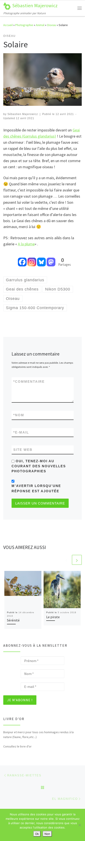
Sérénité (13, 620)
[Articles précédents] (66, 560)
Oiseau (51, 25)
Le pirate (53, 617)
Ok (37, 834)
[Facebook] (22, 258)
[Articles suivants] (77, 560)
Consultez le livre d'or (17, 746)
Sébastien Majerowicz (22, 114)
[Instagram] (31, 258)
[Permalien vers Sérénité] (22, 589)
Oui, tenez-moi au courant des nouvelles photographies (39, 466)
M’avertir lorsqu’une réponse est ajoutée (36, 488)
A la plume (26, 243)
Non (47, 834)
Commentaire (29, 381)
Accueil (8, 25)
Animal (40, 25)
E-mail (21, 432)
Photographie (24, 25)
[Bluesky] (41, 258)
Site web (22, 449)
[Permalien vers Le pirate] (62, 589)
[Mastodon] (51, 258)
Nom (18, 415)
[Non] (79, 825)
